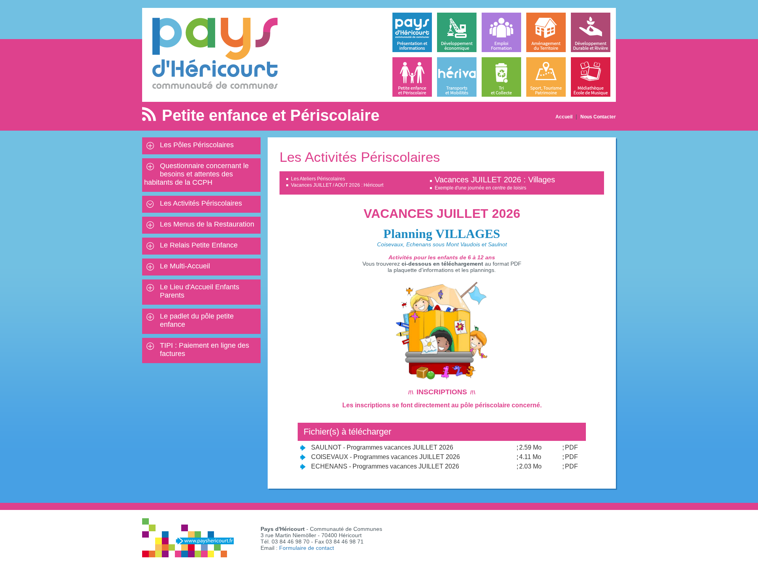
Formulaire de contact (306, 548)
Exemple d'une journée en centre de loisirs (480, 188)
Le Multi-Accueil (185, 266)
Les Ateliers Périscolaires (318, 179)
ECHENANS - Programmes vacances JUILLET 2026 (385, 466)
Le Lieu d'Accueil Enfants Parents (199, 291)
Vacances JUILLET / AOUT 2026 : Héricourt (337, 185)
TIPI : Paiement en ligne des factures (204, 349)
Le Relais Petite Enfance (199, 245)
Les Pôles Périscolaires (197, 145)
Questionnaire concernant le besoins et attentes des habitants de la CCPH (196, 174)
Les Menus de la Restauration (207, 224)
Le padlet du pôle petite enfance (197, 320)
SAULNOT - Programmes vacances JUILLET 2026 (382, 447)
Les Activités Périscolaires (201, 203)
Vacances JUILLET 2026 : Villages (495, 179)
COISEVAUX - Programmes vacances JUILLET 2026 (385, 457)
